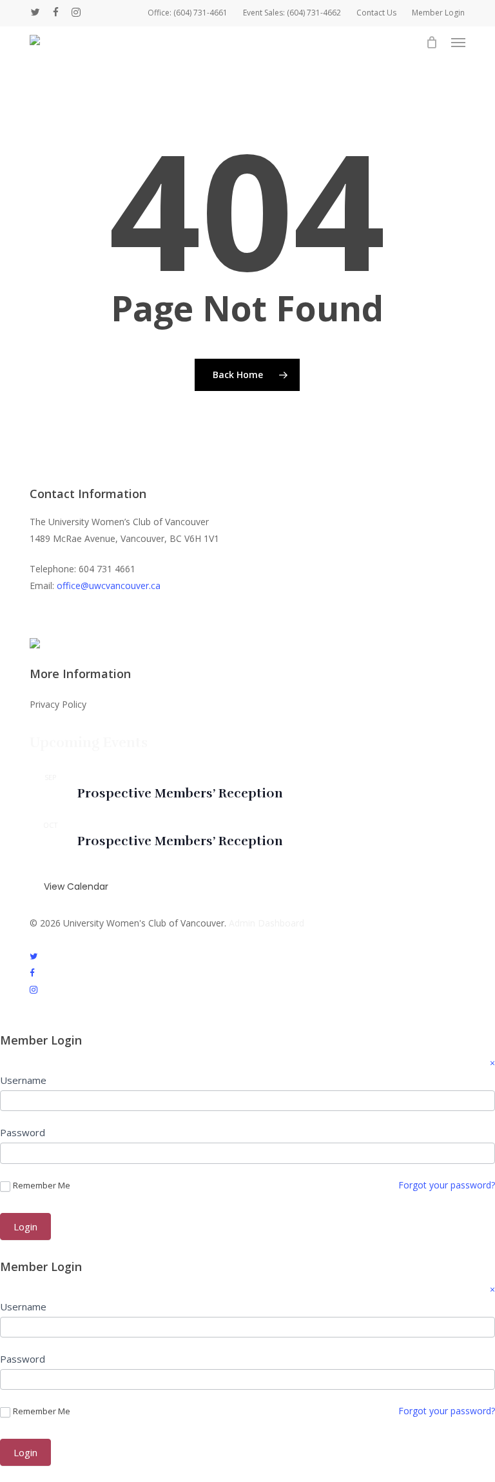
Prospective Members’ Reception (180, 793)
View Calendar (76, 886)
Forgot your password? (446, 1185)
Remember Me (41, 1185)
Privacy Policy (58, 704)
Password (22, 1132)
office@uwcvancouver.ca (108, 585)
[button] (458, 42)
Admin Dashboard (266, 923)
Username (23, 1080)
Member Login (438, 12)
